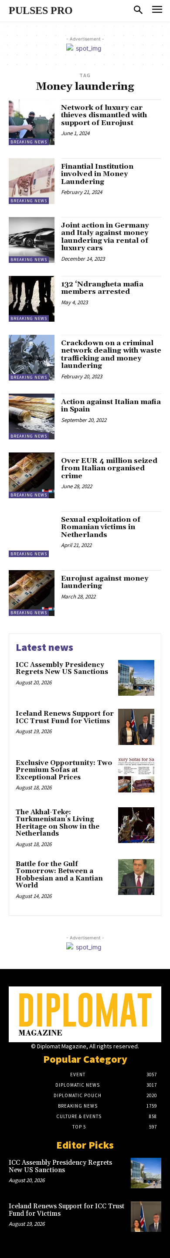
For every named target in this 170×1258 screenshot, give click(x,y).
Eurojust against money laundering (104, 582)
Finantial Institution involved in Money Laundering (97, 174)
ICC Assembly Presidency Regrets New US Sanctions (62, 669)
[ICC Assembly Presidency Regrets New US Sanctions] (136, 678)
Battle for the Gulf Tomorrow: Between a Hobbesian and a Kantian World (59, 875)
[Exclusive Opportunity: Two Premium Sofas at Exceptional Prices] (136, 776)
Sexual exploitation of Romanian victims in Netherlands (100, 527)
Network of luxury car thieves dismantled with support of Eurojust (104, 115)
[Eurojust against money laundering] (31, 593)
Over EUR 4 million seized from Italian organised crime (109, 468)
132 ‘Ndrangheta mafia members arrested (102, 288)
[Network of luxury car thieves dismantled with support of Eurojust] (31, 122)
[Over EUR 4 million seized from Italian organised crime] (31, 475)
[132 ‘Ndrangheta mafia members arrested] (31, 299)
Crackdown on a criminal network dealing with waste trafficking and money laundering (111, 355)
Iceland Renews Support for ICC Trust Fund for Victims (65, 717)
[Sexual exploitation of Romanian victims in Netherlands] (31, 534)
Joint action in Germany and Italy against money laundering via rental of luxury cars (105, 237)
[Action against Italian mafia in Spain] (31, 416)
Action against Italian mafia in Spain (111, 406)
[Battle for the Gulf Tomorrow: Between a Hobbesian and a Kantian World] (136, 877)
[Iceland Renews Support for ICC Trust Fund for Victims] (136, 727)
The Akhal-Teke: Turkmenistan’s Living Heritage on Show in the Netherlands (57, 823)
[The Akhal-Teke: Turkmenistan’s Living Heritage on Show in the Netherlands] (136, 825)
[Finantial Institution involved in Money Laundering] (31, 181)
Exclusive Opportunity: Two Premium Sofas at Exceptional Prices (64, 770)
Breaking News (28, 142)
